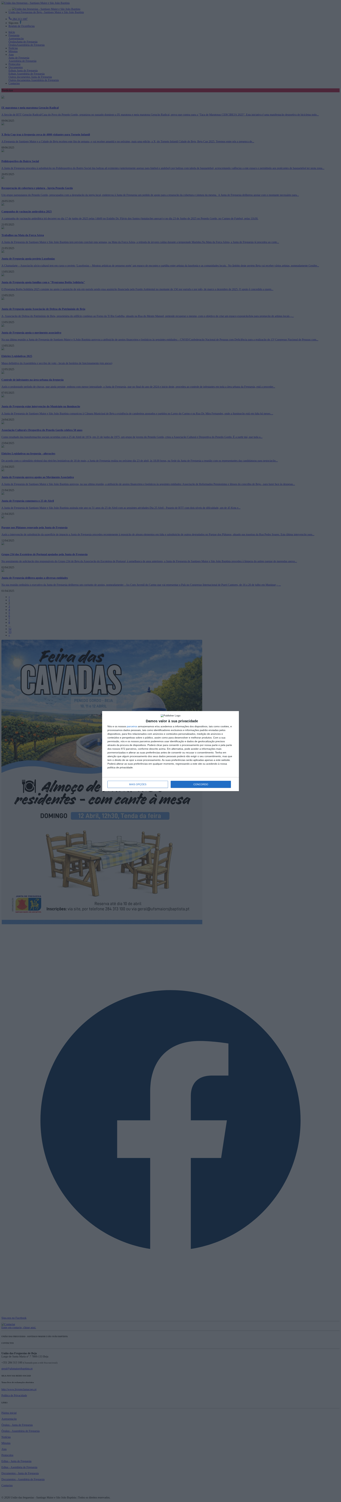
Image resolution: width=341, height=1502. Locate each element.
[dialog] (170, 751)
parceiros (132, 726)
